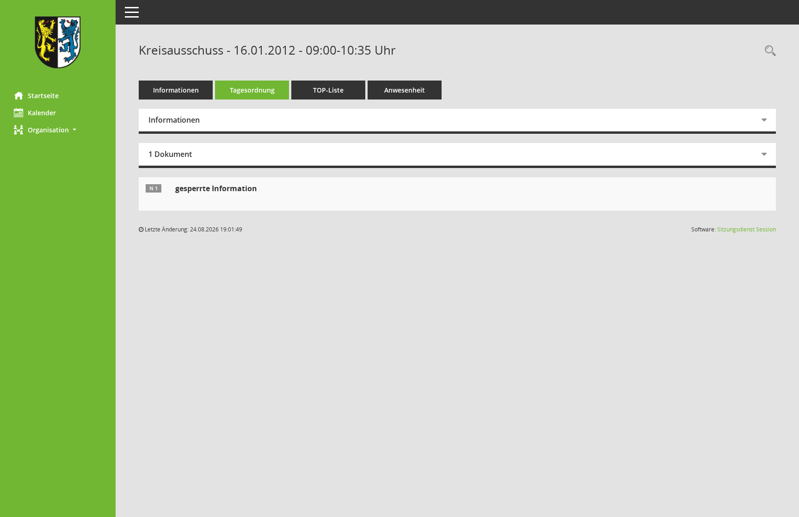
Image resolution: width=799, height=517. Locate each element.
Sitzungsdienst (746, 229)
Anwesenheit (404, 90)
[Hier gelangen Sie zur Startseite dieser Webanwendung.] (58, 42)
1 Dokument (170, 154)
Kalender (42, 112)
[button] (58, 129)
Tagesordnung (252, 90)
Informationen (176, 90)
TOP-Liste (328, 90)
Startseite (43, 95)
